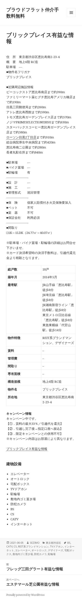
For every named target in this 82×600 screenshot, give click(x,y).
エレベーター (22, 550)
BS (68, 543)
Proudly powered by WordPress (25, 595)
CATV (9, 546)
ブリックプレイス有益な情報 (26, 449)
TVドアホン (56, 546)
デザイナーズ (55, 550)
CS (15, 546)
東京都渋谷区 (53, 543)
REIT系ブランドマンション (33, 546)
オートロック (39, 550)
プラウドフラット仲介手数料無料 (32, 12)
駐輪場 (52, 554)
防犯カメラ (40, 554)
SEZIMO (35, 543)
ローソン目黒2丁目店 (21, 137)
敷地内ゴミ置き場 (23, 554)
